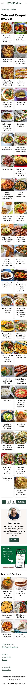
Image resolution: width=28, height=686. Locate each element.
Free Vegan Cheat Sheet (10, 647)
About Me (14, 540)
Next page (21, 502)
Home (3, 9)
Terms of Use (6, 670)
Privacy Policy (6, 667)
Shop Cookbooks (7, 644)
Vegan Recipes (11, 9)
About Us (5, 654)
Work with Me (6, 657)
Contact (4, 660)
